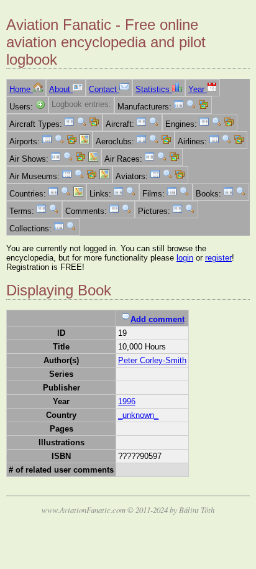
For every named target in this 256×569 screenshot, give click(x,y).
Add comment (157, 319)
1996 (126, 401)
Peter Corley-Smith (152, 360)
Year (197, 89)
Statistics (153, 89)
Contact (104, 89)
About (61, 89)
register (218, 257)
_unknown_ (138, 415)
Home (21, 89)
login (184, 257)
